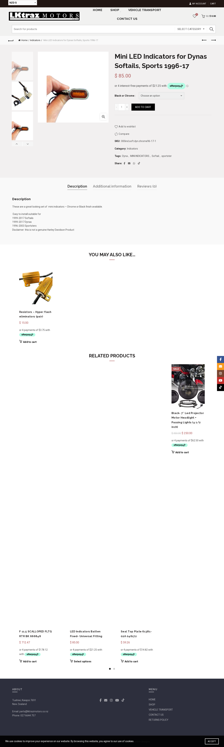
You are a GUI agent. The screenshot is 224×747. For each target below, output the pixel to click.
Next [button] (27, 144)
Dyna (125, 156)
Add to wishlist (127, 126)
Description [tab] (77, 186)
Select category (189, 29)
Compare (124, 134)
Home (97, 10)
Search (211, 29)
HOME (152, 699)
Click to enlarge (103, 116)
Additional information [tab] (112, 186)
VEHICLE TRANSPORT (161, 709)
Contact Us (127, 19)
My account (199, 3)
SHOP (114, 10)
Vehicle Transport (144, 10)
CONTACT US (156, 714)
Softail (155, 156)
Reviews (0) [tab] (147, 186)
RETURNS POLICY (158, 719)
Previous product (204, 40)
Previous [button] (17, 144)
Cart (213, 3)
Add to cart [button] (30, 342)
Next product (213, 40)
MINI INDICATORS (139, 156)
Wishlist (196, 14)
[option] (22, 67)
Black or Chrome (124, 95)
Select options (82, 661)
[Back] (10, 40)
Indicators (35, 40)
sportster (167, 156)
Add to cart (143, 107)
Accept (212, 741)
